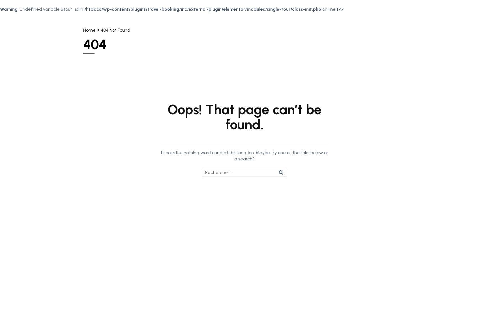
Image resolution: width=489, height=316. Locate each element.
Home (89, 30)
